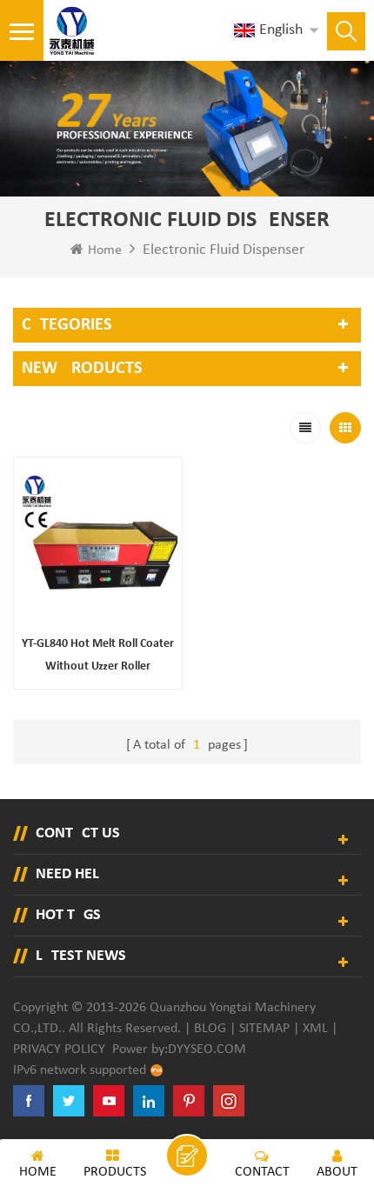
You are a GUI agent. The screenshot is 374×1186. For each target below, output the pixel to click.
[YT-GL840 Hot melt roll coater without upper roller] (98, 541)
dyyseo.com (207, 1049)
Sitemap (264, 1029)
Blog (210, 1029)
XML (315, 1029)
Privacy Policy (59, 1049)
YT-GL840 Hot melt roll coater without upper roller (98, 655)
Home (105, 250)
